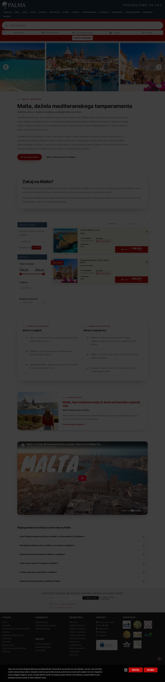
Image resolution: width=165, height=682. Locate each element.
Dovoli (135, 670)
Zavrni (150, 670)
